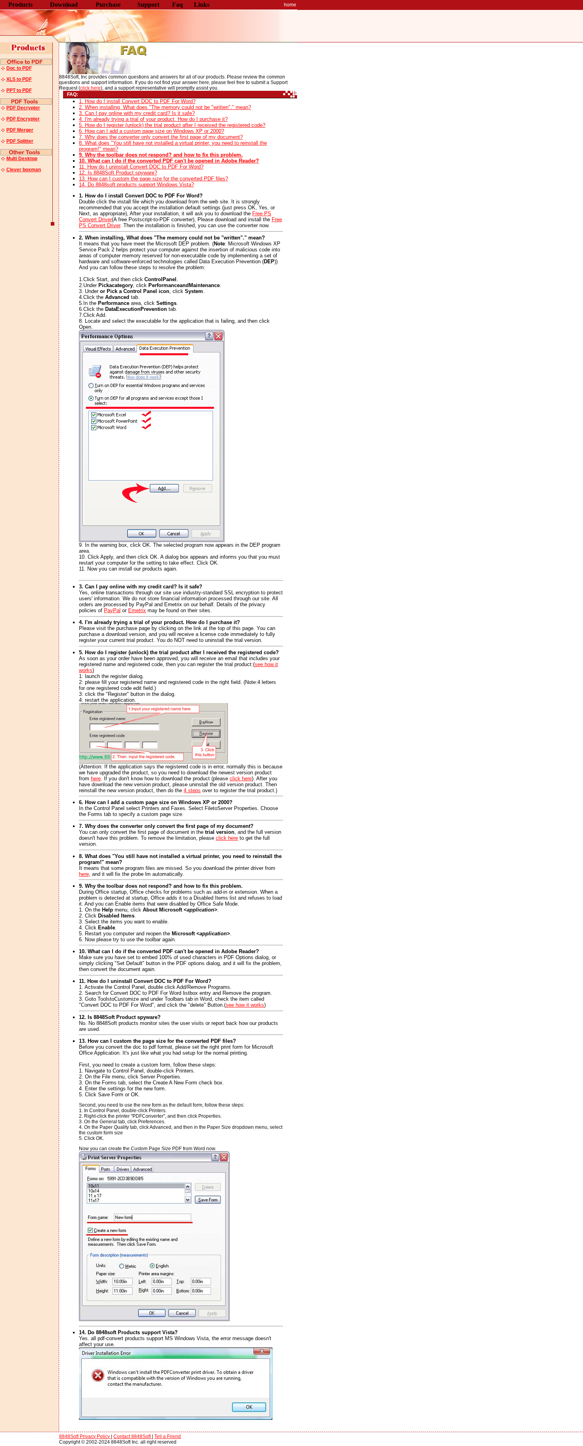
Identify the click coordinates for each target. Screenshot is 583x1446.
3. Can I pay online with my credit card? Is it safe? (137, 113)
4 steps (192, 790)
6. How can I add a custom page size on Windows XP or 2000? (151, 131)
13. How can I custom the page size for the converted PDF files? (153, 179)
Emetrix (137, 610)
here (96, 778)
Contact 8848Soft (132, 1436)
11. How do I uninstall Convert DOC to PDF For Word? (141, 167)
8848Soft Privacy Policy (85, 1436)
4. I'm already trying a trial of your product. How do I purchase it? (153, 119)
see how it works (245, 1005)
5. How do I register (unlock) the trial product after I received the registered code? (172, 125)
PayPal (112, 610)
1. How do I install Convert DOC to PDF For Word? (137, 101)
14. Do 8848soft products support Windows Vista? (136, 185)
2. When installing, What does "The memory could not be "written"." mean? (165, 107)
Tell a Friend (167, 1436)
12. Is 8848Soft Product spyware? (118, 173)
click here (90, 88)
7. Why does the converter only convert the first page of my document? (161, 137)
